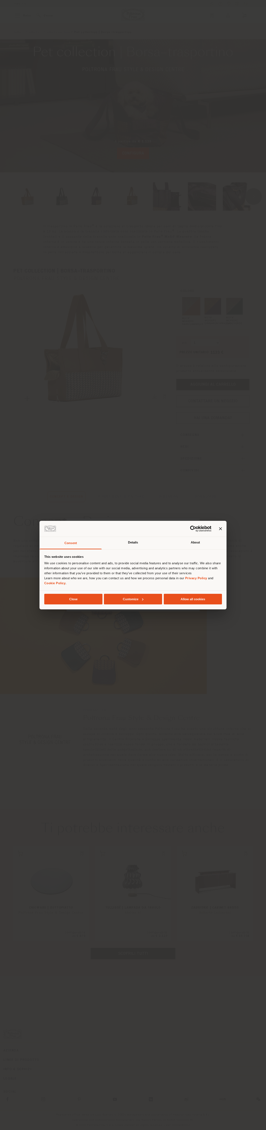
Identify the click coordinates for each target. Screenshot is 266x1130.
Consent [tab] (70, 543)
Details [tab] (133, 542)
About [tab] (195, 542)
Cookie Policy (55, 583)
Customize (130, 599)
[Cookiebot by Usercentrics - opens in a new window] (193, 529)
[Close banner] (220, 528)
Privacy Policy (196, 578)
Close (73, 599)
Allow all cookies (193, 599)
